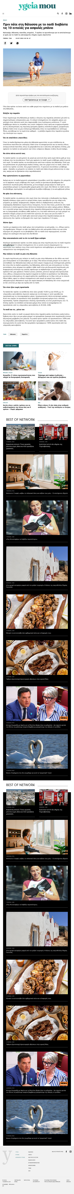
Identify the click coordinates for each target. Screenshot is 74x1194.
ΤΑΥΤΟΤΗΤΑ (27, 1180)
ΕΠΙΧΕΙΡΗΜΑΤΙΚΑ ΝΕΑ (34, 1163)
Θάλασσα (13, 334)
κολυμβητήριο (8, 245)
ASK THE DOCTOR (33, 1157)
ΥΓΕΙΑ (17, 1152)
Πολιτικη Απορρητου (36, 1180)
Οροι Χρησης (68, 1180)
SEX (29, 1171)
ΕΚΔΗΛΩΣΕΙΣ (31, 1160)
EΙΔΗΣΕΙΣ (30, 1152)
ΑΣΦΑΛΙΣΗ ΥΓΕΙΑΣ (20, 1157)
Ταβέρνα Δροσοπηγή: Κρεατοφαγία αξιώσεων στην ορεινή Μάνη (27, 679)
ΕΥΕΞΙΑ (17, 1154)
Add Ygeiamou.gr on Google (36, 100)
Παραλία (24, 334)
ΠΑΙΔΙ (5, 20)
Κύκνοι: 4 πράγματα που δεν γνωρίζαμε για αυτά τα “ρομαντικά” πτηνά (28, 773)
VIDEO (30, 1154)
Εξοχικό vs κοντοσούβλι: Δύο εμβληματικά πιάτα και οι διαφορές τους (28, 633)
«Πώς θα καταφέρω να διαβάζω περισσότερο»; (21, 539)
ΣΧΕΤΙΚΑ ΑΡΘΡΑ (10, 346)
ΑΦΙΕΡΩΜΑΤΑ (31, 1165)
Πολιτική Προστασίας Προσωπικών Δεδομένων (52, 1180)
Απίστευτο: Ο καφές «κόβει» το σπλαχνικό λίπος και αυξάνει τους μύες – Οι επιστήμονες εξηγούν (37, 493)
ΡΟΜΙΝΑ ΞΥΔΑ (7, 38)
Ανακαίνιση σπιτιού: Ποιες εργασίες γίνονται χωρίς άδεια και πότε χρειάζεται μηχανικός (20, 446)
